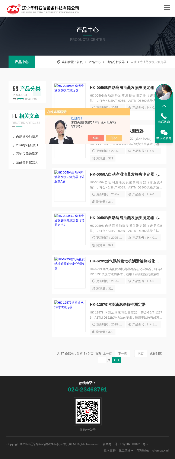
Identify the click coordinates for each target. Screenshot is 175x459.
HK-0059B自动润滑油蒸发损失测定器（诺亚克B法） (126, 218)
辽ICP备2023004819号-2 (131, 444)
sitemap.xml (160, 450)
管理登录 (143, 450)
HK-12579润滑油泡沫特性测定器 (118, 304)
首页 (80, 62)
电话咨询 (164, 122)
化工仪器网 (126, 450)
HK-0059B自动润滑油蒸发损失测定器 (122, 87)
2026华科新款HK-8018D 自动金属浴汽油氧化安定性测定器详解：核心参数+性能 (29, 145)
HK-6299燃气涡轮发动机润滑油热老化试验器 (126, 261)
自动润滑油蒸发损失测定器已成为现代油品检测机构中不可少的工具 (29, 136)
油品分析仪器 (116, 62)
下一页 (122, 353)
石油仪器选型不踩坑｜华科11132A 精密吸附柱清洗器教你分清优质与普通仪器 (29, 154)
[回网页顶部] (163, 106)
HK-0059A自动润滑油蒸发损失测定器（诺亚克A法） (126, 174)
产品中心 (22, 62)
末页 (141, 353)
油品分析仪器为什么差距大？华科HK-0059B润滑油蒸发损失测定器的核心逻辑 (29, 162)
